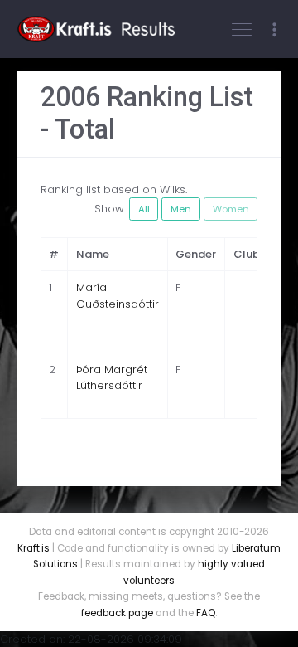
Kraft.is (33, 548)
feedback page (117, 613)
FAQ (205, 613)
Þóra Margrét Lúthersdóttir (111, 378)
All (144, 209)
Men (181, 209)
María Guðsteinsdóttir (117, 296)
